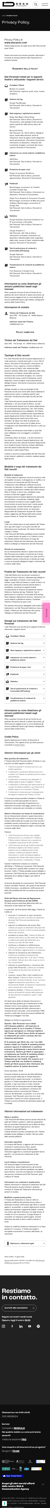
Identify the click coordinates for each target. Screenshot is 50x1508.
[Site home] (15, 4)
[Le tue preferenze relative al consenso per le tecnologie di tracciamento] (4, 1503)
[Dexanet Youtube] (29, 1327)
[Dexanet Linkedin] (20, 1327)
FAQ (24, 1439)
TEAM (15, 1451)
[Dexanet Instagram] (3, 1327)
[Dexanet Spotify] (38, 1327)
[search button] (36, 4)
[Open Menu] (45, 4)
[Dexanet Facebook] (12, 1327)
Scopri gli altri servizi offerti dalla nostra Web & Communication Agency (18, 1486)
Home (4, 15)
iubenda (6, 1260)
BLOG (27, 1320)
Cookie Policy (19, 745)
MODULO (19, 1428)
